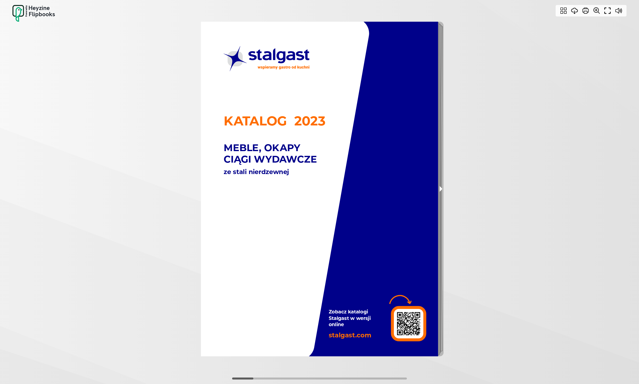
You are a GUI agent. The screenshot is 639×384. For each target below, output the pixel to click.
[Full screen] (608, 11)
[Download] (575, 11)
